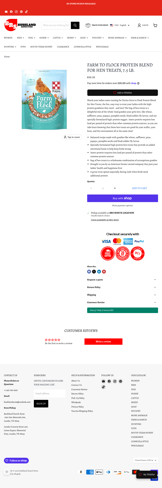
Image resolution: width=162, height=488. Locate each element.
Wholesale (76, 402)
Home (7, 56)
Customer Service (79, 389)
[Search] (75, 25)
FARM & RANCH (139, 37)
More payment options (122, 205)
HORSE (43, 37)
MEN (19, 37)
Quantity (91, 181)
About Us (75, 380)
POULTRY (97, 37)
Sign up (41, 403)
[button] (143, 25)
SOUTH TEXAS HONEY (41, 46)
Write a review (103, 341)
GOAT (83, 37)
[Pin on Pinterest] (104, 271)
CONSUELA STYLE (82, 46)
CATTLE (57, 37)
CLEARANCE (63, 46)
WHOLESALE (102, 46)
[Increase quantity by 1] (115, 188)
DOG (30, 37)
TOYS (23, 46)
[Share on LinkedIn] (99, 271)
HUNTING (9, 46)
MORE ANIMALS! (116, 37)
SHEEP (70, 37)
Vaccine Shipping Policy (82, 411)
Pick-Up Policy (77, 398)
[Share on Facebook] (89, 271)
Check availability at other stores (105, 220)
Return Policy (77, 393)
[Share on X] (94, 271)
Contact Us (76, 384)
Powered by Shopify (12, 474)
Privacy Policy (77, 406)
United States (144, 460)
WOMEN (8, 37)
